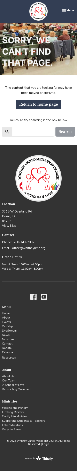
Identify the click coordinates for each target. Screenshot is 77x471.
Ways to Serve (11, 429)
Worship (7, 326)
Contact (7, 344)
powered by (36, 462)
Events (6, 322)
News (6, 335)
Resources (9, 358)
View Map (9, 226)
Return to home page (38, 104)
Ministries (8, 339)
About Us (8, 376)
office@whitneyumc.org (28, 248)
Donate (7, 348)
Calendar (8, 352)
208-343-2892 (24, 242)
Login (45, 444)
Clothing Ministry (13, 412)
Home (6, 313)
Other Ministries (12, 425)
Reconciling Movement (16, 389)
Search (65, 131)
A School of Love (13, 385)
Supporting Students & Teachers (23, 421)
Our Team (8, 380)
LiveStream (9, 331)
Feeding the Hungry (15, 408)
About (6, 318)
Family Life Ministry (14, 416)
